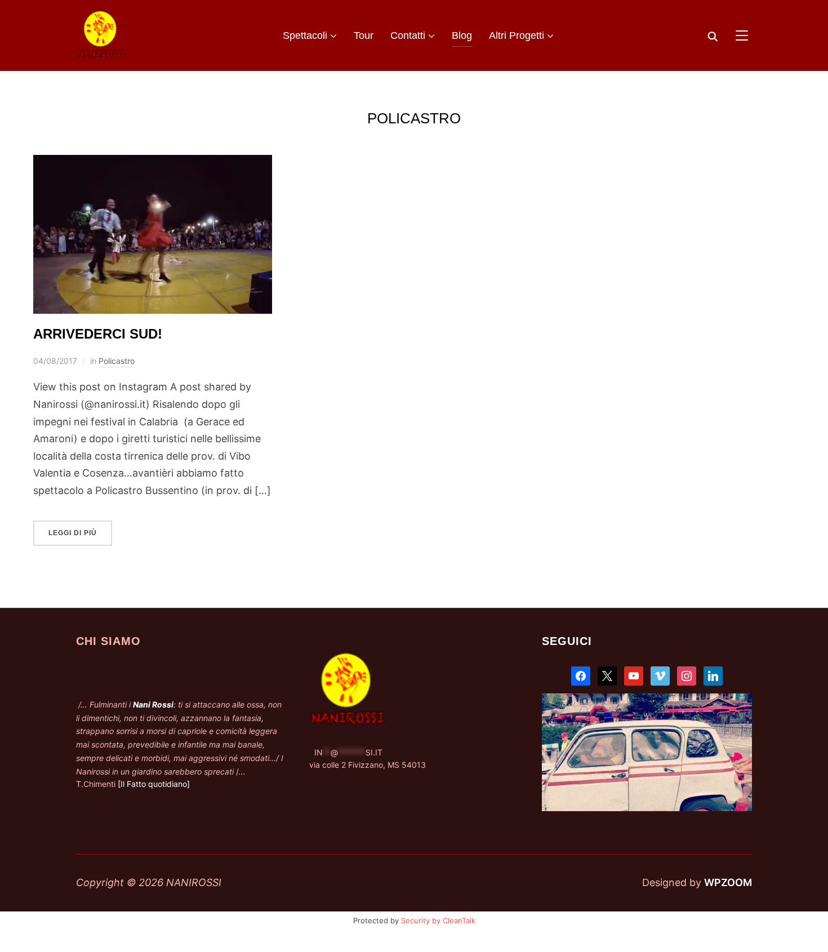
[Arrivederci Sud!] (152, 163)
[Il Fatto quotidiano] (154, 784)
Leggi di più (72, 533)
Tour (363, 35)
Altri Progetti (516, 35)
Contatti (407, 35)
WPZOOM (728, 882)
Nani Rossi (153, 704)
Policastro (117, 361)
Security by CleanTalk (438, 920)
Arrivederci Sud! (99, 333)
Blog (462, 35)
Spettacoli (305, 35)
